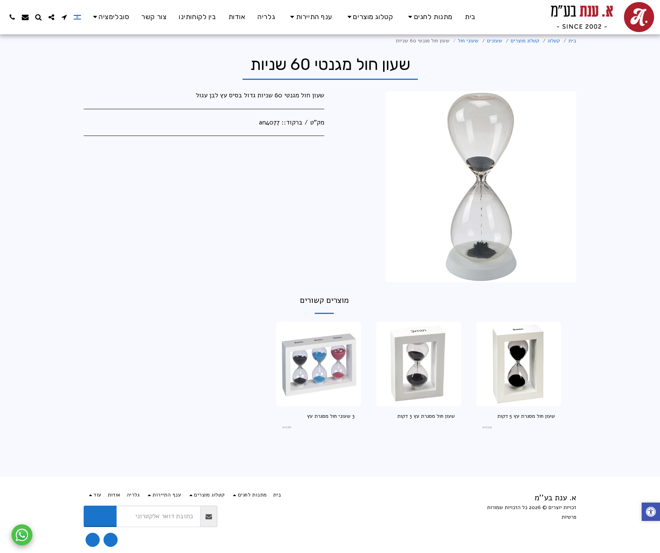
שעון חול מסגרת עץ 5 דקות (526, 416)
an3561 (286, 427)
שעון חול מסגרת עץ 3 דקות (426, 416)
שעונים (494, 40)
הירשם (100, 515)
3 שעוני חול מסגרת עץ (331, 416)
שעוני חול (468, 40)
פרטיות (568, 517)
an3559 (487, 427)
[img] (518, 364)
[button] (109, 17)
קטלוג (554, 40)
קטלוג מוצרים (525, 40)
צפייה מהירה (519, 403)
